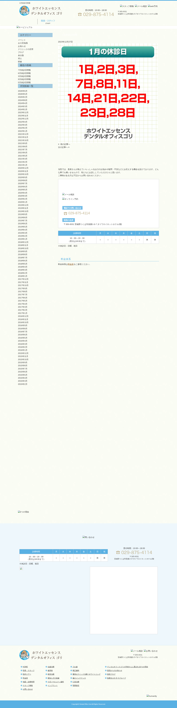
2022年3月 (22, 125)
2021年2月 (22, 162)
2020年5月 (22, 190)
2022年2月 (22, 128)
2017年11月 (23, 282)
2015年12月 (23, 353)
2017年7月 (22, 294)
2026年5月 (22, 94)
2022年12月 (23, 119)
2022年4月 (22, 122)
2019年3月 (22, 233)
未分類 (21, 55)
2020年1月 (22, 202)
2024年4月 (22, 103)
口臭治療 (34, 493)
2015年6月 (22, 372)
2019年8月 (22, 217)
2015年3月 (22, 381)
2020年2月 (22, 199)
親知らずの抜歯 (34, 422)
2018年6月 (22, 261)
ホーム (28, 21)
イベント (22, 40)
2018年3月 (22, 270)
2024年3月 (22, 106)
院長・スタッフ (28, 670)
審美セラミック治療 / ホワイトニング (34, 473)
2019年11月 (23, 208)
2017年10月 (23, 285)
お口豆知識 (23, 43)
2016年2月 (22, 347)
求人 (20, 58)
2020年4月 (22, 193)
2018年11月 (23, 245)
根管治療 (34, 412)
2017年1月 (22, 313)
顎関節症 (34, 503)
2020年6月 (22, 187)
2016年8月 (22, 328)
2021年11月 (23, 137)
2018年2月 (22, 273)
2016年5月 (22, 338)
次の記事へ (63, 147)
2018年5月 (22, 264)
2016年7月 (22, 332)
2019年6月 (22, 223)
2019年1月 (22, 239)
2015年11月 (23, 356)
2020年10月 (23, 174)
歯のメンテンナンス (34, 483)
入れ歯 (34, 452)
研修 (20, 62)
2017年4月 (22, 304)
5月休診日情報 (24, 82)
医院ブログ (111, 674)
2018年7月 (22, 257)
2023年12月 (23, 112)
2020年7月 (22, 183)
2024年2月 (22, 109)
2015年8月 (22, 365)
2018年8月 (22, 254)
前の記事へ (65, 144)
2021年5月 (22, 156)
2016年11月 (23, 319)
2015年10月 (23, 359)
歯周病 (34, 402)
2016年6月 (22, 335)
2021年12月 (23, 134)
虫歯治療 (34, 392)
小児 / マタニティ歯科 (56, 682)
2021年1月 (22, 165)
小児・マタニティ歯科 (34, 432)
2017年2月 (22, 310)
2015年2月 (22, 384)
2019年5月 (22, 227)
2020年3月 (22, 196)
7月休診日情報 (24, 70)
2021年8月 (22, 146)
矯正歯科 (34, 463)
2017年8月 (22, 291)
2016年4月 (22, 341)
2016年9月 (22, 325)
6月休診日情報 (24, 73)
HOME (25, 667)
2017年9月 (22, 288)
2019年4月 (22, 230)
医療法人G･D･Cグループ (116, 678)
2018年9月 (22, 251)
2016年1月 (22, 350)
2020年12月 (23, 168)
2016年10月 (23, 322)
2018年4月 (22, 267)
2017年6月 (22, 298)
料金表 (86, 21)
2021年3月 (22, 159)
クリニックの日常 (25, 49)
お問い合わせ (147, 21)
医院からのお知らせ (114, 670)
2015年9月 (22, 362)
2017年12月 (23, 279)
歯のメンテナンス (79, 678)
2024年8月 (22, 100)
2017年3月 (22, 307)
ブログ (21, 52)
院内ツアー (67, 21)
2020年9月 (22, 177)
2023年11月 (23, 116)
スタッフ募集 (127, 21)
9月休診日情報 (24, 79)
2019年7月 (22, 220)
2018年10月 (23, 248)
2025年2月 (22, 97)
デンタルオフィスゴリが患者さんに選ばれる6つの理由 (127, 667)
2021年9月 (22, 143)
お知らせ (22, 46)
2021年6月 (22, 152)
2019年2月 (22, 236)
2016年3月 (22, 344)
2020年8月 (22, 180)
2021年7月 (22, 149)
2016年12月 (23, 316)
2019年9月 (22, 214)
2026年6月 (22, 91)
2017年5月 (22, 301)
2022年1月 (22, 131)
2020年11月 (23, 171)
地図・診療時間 (106, 21)
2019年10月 (23, 211)
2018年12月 (23, 242)
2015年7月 (22, 369)
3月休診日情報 (24, 76)
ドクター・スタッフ (47, 21)
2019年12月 (23, 205)
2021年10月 (23, 140)
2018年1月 (22, 276)
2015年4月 (22, 378)
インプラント (34, 442)
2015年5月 (22, 375)
